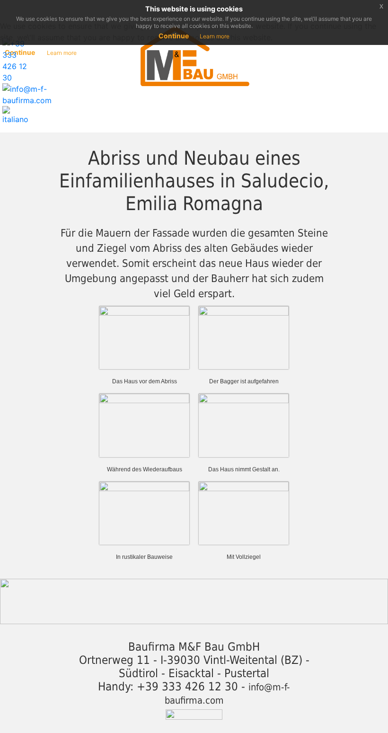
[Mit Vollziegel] (244, 512)
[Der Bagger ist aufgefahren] (244, 337)
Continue (174, 36)
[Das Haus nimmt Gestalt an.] (244, 425)
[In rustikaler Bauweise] (144, 512)
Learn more (214, 36)
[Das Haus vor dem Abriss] (144, 337)
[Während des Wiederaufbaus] (144, 425)
